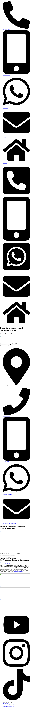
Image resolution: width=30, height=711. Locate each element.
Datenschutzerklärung (18, 571)
